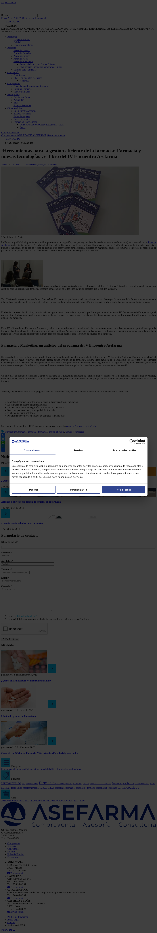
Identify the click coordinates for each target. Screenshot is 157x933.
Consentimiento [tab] (32, 450)
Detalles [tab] (78, 450)
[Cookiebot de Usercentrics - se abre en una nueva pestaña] (131, 441)
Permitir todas (123, 489)
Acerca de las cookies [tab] (124, 450)
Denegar (33, 489)
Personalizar (77, 489)
